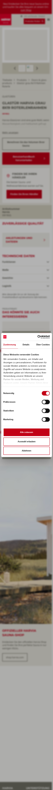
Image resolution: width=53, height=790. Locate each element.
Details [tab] (26, 344)
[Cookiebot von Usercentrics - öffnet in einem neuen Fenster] (38, 337)
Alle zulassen (26, 432)
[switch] (46, 402)
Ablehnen (26, 450)
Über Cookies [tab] (43, 344)
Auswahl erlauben (26, 441)
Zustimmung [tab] (9, 344)
